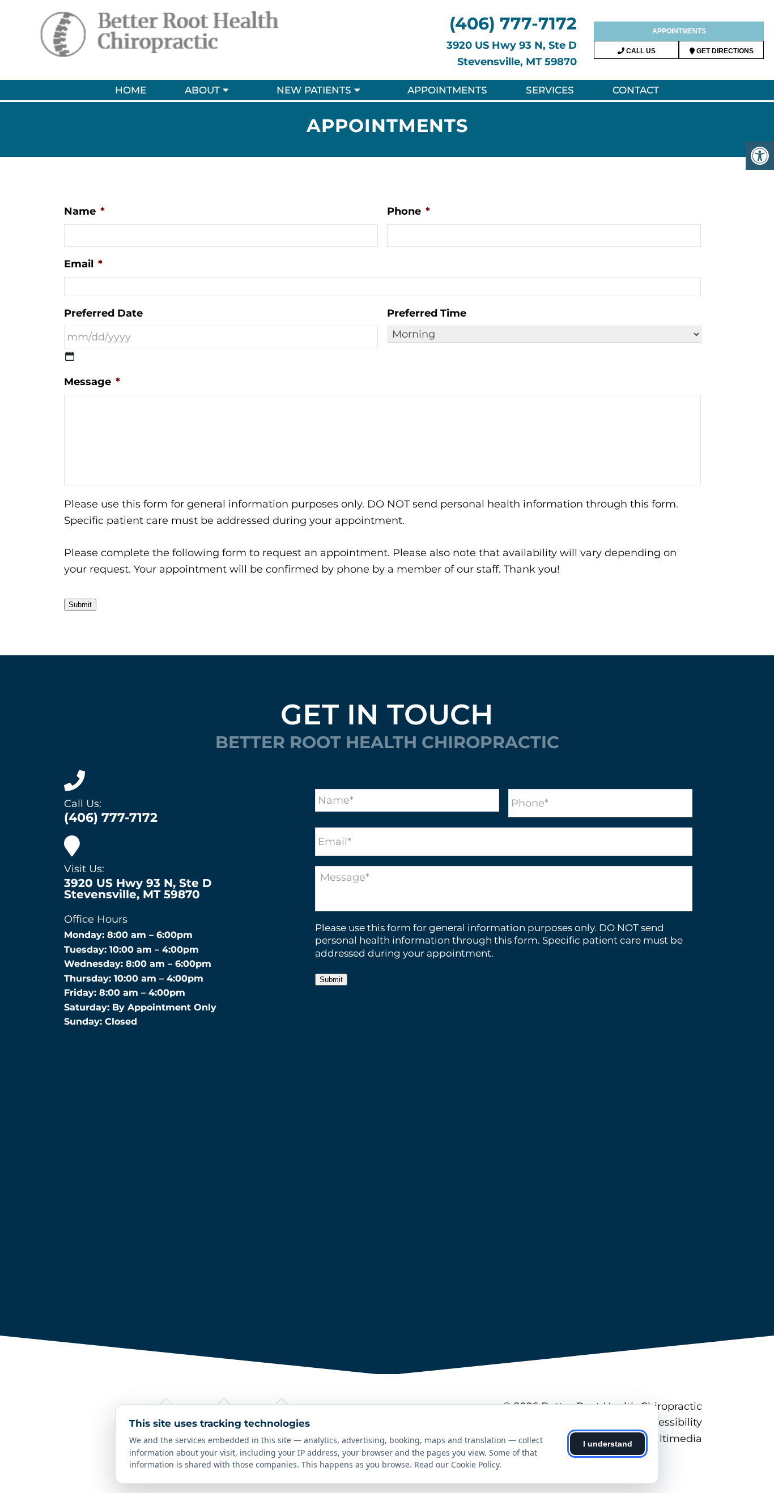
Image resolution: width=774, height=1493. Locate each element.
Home (130, 90)
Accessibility (671, 1422)
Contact (636, 90)
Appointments (679, 31)
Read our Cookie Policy (456, 1464)
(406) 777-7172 (513, 23)
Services (550, 90)
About (202, 90)
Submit (80, 604)
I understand (607, 1443)
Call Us (640, 51)
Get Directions (724, 51)
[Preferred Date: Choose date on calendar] (69, 356)
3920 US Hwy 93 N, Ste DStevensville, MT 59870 (138, 888)
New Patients (314, 90)
